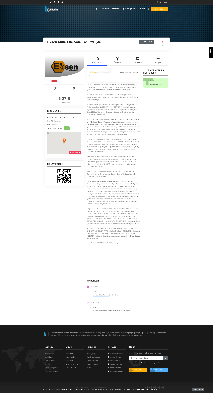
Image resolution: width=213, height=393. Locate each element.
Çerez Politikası (93, 364)
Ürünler (115, 9)
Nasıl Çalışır (91, 353)
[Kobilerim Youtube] (62, 2)
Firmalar (105, 9)
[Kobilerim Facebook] (47, 2)
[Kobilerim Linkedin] (55, 2)
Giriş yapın (162, 2)
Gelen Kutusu (71, 368)
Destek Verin (50, 361)
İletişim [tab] (158, 62)
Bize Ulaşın (49, 357)
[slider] (100, 72)
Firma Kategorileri (51, 368)
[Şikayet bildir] (163, 42)
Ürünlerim (69, 361)
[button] (64, 140)
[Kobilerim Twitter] (51, 2)
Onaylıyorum (198, 389)
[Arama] (148, 9)
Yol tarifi (76, 153)
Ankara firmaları (115, 357)
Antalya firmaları (116, 371)
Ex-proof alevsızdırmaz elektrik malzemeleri (106, 311)
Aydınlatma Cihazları (155, 85)
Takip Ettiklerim (72, 364)
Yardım (143, 9)
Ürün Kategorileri (51, 371)
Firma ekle (138, 370)
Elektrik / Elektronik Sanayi (155, 81)
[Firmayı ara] (67, 128)
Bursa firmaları (115, 368)
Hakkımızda (49, 353)
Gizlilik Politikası (92, 361)
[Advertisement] (127, 261)
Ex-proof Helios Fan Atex (101, 295)
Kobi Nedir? (70, 353)
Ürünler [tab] (117, 62)
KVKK (89, 368)
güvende (157, 363)
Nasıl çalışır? (130, 9)
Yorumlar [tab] (138, 62)
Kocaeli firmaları (115, 364)
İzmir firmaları (114, 361)
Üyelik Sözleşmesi (93, 357)
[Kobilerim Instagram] (58, 2)
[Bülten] (165, 358)
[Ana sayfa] (97, 9)
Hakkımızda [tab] (97, 62)
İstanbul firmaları (116, 353)
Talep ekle (159, 370)
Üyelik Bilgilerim (72, 357)
